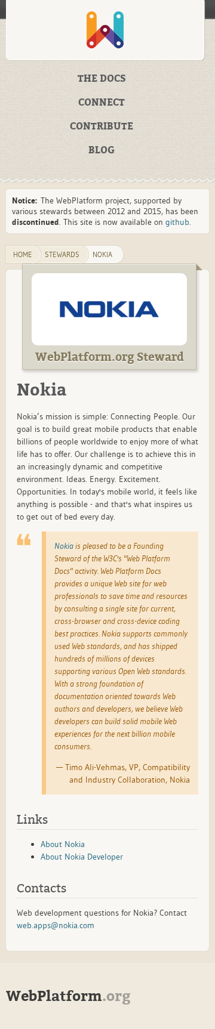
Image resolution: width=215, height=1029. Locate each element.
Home (22, 254)
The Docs (102, 79)
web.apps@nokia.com (55, 925)
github (177, 222)
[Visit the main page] (105, 30)
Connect (101, 103)
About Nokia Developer (82, 856)
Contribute (101, 126)
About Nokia (63, 844)
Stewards (62, 254)
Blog (101, 150)
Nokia (102, 254)
